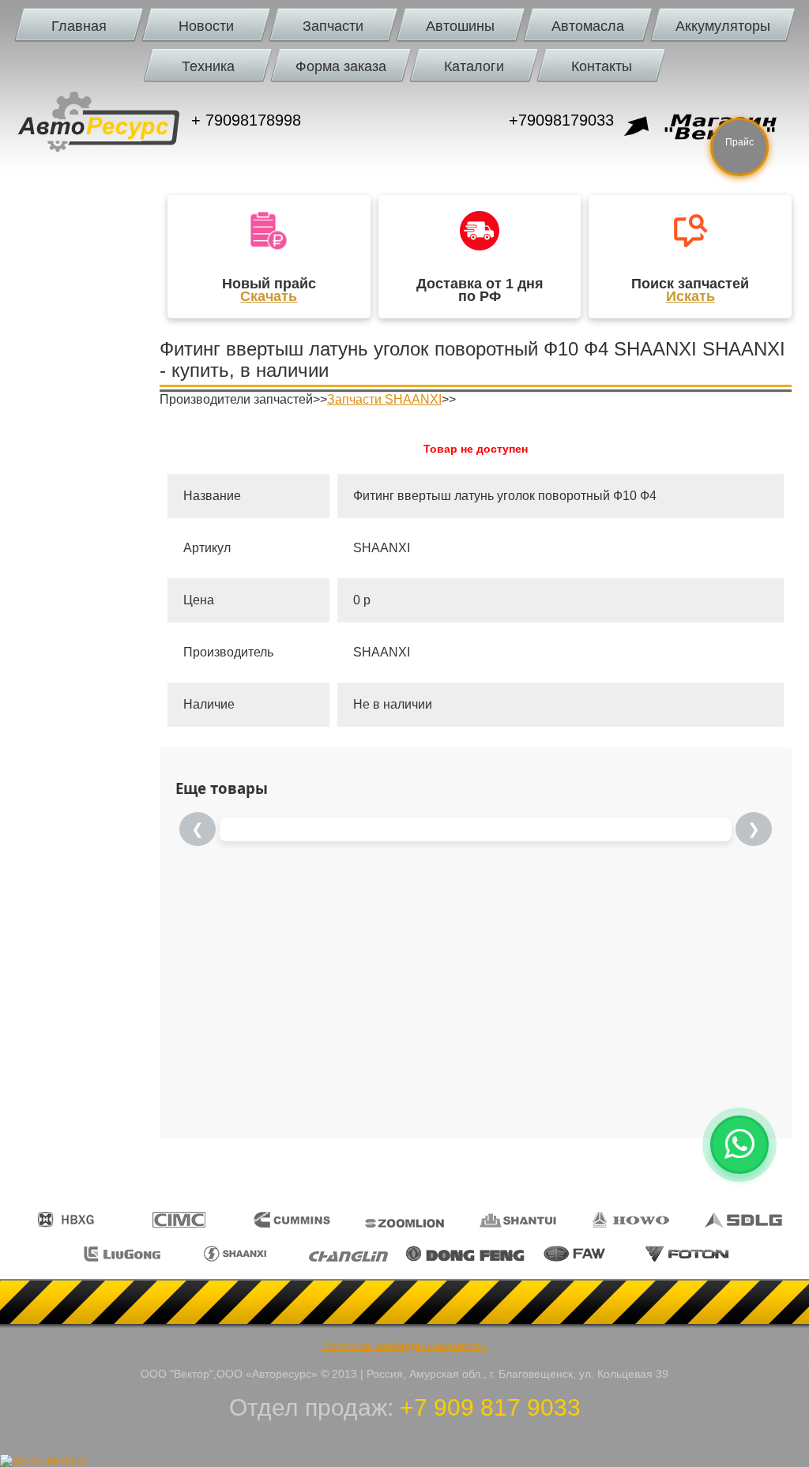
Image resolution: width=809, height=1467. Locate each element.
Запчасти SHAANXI (384, 399)
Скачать (268, 296)
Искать (690, 296)
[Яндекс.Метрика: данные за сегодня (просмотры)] (43, 1460)
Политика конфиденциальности (404, 1345)
